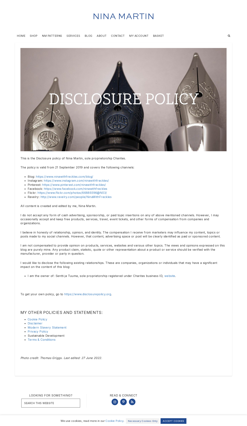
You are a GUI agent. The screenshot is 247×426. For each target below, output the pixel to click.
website (169, 276)
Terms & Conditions (42, 339)
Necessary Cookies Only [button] (142, 420)
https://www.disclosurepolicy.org (87, 294)
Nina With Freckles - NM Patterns (123, 16)
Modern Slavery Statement (47, 327)
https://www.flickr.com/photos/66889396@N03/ (72, 193)
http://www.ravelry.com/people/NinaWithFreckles (76, 197)
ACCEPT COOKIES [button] (173, 420)
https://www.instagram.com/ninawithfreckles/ (76, 180)
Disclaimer (35, 323)
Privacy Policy (38, 331)
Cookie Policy (37, 319)
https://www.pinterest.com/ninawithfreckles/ (74, 185)
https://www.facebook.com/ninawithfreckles (75, 189)
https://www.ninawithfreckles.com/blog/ (64, 176)
